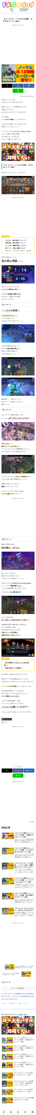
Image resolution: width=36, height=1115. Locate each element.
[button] (32, 572)
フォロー (6, 707)
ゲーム (5, 722)
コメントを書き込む (18, 988)
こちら (26, 131)
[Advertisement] (18, 44)
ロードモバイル (7, 719)
